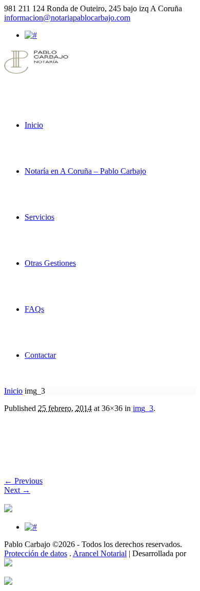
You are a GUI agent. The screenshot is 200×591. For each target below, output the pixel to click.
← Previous (23, 480)
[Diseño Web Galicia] (8, 563)
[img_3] (34, 454)
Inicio (13, 391)
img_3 (143, 408)
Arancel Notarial (100, 553)
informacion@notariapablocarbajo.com (67, 17)
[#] (31, 35)
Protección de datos (35, 553)
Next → (17, 490)
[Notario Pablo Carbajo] (36, 70)
